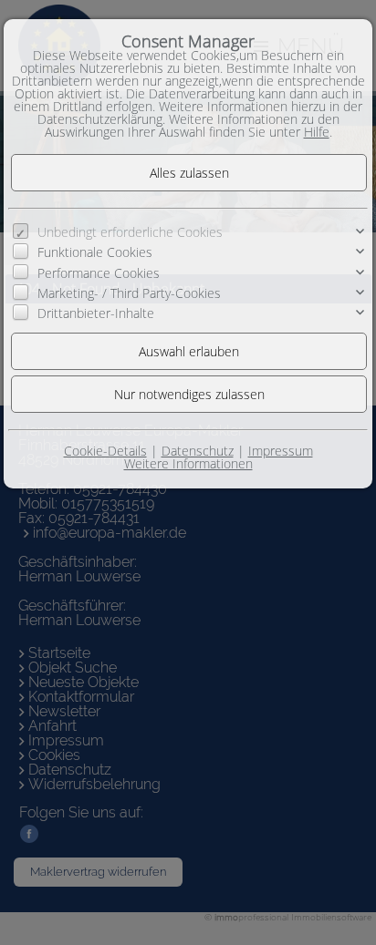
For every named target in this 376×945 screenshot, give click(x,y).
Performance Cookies (98, 272)
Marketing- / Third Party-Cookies (129, 293)
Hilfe (316, 131)
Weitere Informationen (188, 463)
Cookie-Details (105, 450)
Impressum (280, 450)
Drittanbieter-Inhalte (95, 313)
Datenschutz (198, 450)
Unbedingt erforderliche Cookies (130, 232)
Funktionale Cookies (94, 252)
